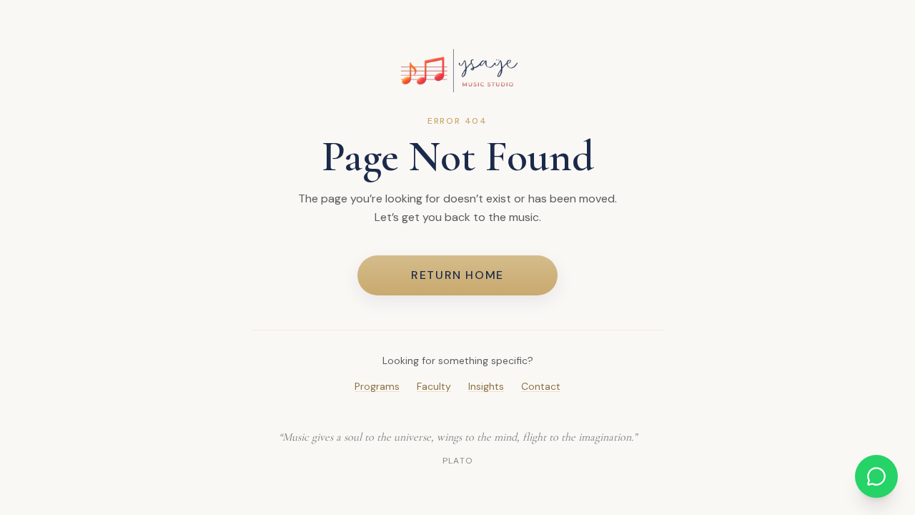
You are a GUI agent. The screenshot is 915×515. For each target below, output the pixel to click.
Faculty (434, 386)
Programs (377, 386)
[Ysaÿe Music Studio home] (457, 70)
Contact (540, 386)
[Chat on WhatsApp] (876, 476)
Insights (486, 386)
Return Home (457, 275)
